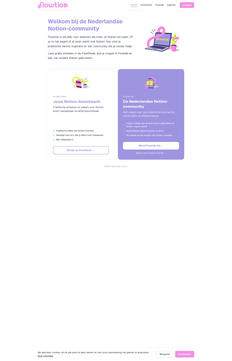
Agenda (171, 4)
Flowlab (159, 4)
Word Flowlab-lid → (151, 145)
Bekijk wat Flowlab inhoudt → (151, 153)
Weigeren (165, 354)
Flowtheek (146, 4)
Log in (125, 166)
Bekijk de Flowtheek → (81, 150)
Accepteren (184, 354)
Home (134, 4)
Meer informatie (45, 356)
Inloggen (187, 5)
